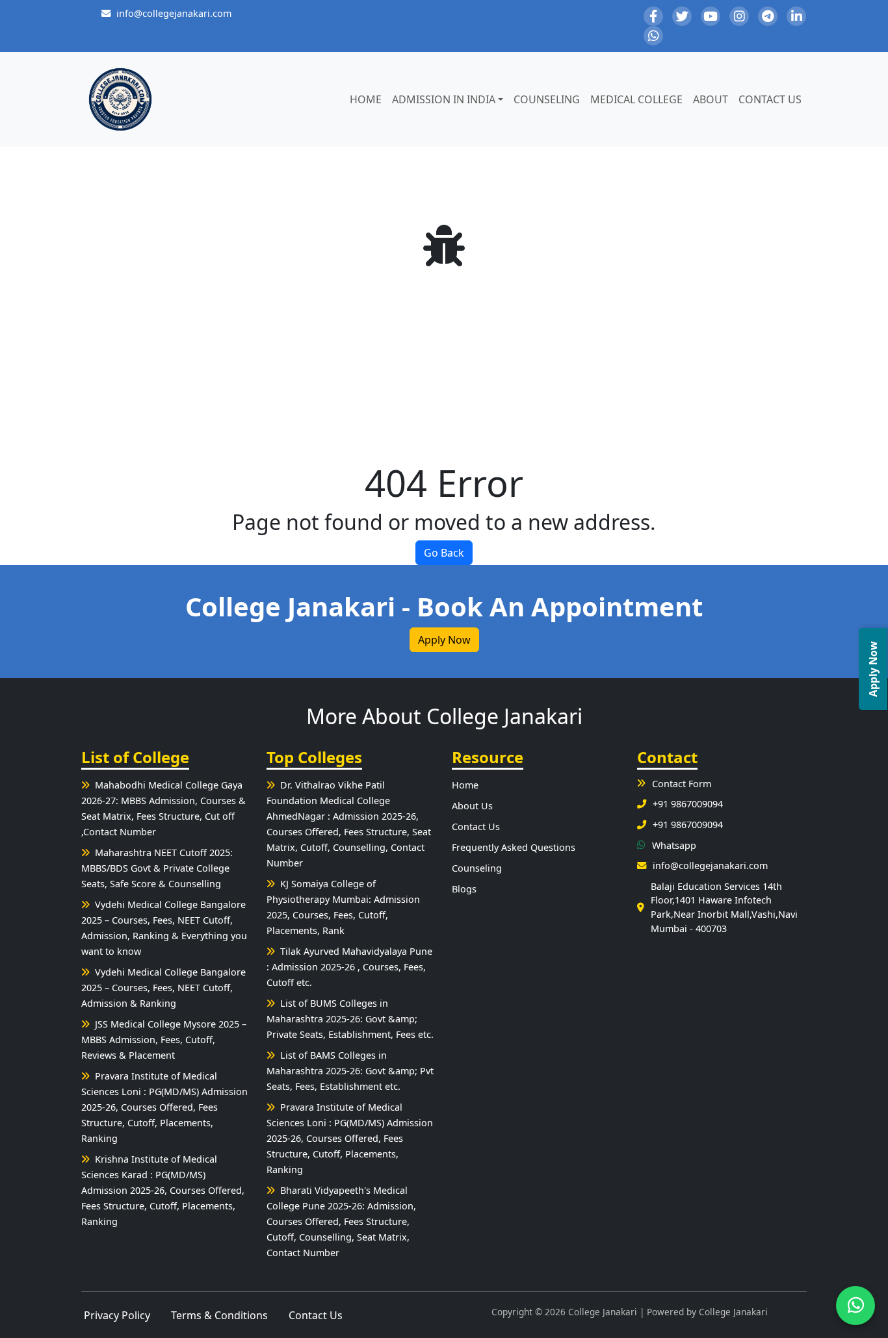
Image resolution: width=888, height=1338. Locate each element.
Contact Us (770, 99)
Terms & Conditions (219, 1315)
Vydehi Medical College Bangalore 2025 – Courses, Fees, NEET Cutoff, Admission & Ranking (163, 987)
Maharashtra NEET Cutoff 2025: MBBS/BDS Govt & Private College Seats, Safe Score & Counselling (157, 868)
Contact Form (681, 783)
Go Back (444, 553)
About (710, 99)
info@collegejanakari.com (173, 13)
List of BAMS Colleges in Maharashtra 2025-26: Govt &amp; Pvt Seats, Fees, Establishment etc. (350, 1070)
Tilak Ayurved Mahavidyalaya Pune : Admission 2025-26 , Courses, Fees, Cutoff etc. (349, 967)
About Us (472, 806)
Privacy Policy (117, 1315)
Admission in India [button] (443, 99)
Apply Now (444, 640)
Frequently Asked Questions (513, 847)
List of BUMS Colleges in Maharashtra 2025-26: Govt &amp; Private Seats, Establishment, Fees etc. (350, 1019)
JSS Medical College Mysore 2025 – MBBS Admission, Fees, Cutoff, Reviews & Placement (163, 1039)
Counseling (547, 99)
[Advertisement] (444, 364)
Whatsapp (674, 845)
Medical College (636, 99)
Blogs (464, 889)
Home (366, 99)
